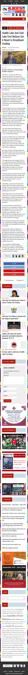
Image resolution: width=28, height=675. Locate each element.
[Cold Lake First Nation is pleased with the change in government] (14, 312)
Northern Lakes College (8, 647)
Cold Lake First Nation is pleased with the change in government (14, 317)
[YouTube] (16, 3)
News (3, 298)
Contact (22, 1)
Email (5, 391)
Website (6, 396)
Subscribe (10, 1)
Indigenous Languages (8, 634)
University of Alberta (7, 657)
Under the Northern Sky (7, 655)
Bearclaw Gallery (15, 619)
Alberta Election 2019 (12, 609)
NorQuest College (18, 645)
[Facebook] (14, 3)
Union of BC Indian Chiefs (18, 655)
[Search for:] (14, 598)
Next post (19, 280)
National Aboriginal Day (11, 639)
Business (11, 28)
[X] (11, 3)
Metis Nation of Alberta (12, 638)
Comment (6, 375)
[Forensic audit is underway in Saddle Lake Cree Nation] (14, 347)
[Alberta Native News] (14, 9)
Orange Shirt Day (13, 649)
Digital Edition (18, 626)
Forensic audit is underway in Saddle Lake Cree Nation (13, 352)
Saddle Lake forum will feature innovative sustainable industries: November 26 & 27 (12, 335)
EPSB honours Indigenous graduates (10, 548)
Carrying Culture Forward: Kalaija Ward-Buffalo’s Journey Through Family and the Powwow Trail (12, 524)
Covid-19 (10, 626)
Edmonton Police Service (20, 628)
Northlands (18, 647)
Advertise (17, 1)
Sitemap (23, 671)
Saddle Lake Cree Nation (8, 49)
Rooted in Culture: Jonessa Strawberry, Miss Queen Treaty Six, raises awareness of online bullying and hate (13, 518)
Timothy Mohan (5, 651)
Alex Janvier (19, 611)
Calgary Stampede (15, 621)
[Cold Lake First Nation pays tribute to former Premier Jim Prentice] (14, 296)
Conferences (10, 330)
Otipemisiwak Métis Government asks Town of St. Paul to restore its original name (13, 535)
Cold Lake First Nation (13, 47)
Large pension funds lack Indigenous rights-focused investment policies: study (13, 540)
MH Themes (21, 673)
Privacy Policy (17, 671)
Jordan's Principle (12, 636)
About (5, 1)
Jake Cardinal (5, 349)
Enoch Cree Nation (20, 630)
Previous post (10, 280)
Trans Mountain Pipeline (13, 651)
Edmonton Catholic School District (8, 628)
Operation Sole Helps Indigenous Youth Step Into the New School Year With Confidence (13, 530)
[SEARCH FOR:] (14, 22)
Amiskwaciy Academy (8, 613)
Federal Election (6, 632)
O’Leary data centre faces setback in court (11, 544)
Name (5, 386)
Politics (7, 298)
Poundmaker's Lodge (20, 649)
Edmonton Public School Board (9, 630)
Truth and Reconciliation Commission (19, 653)
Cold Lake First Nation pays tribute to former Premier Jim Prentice (14, 301)
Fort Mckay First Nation (16, 632)
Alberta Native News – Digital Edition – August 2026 (14, 505)
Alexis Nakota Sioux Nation (11, 611)
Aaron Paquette (4, 609)
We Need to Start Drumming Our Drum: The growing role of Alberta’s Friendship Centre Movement (13, 509)
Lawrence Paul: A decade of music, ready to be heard (13, 513)
